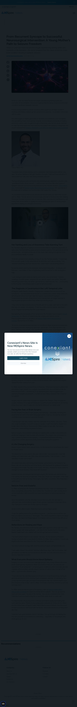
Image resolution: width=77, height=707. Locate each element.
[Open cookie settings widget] (3, 704)
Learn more (23, 358)
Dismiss (23, 363)
